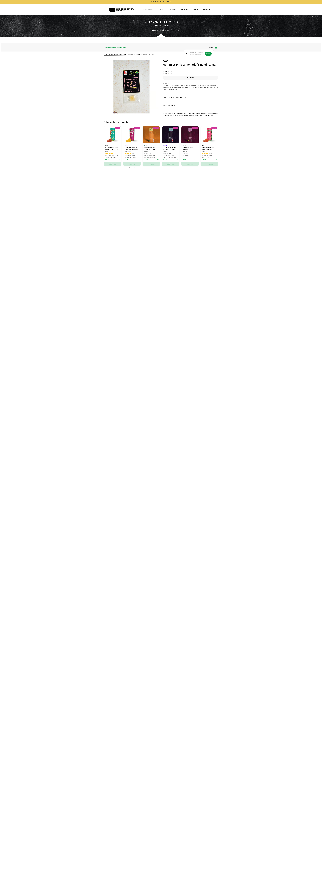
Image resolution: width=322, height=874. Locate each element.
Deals (160, 10)
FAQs (194, 10)
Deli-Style (172, 10)
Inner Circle (184, 10)
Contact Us (206, 10)
